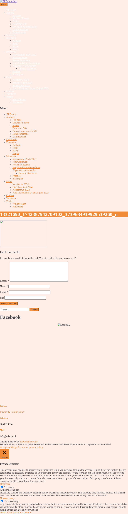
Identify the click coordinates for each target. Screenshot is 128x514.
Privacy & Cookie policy (12, 412)
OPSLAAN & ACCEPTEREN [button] (15, 512)
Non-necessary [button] (7, 498)
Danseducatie (19, 32)
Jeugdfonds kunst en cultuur (26, 63)
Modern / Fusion (20, 18)
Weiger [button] (14, 447)
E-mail (4, 292)
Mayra (15, 49)
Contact (10, 91)
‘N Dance (11, 10)
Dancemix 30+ (19, 24)
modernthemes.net (29, 441)
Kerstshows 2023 (21, 85)
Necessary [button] (5, 484)
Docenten (11, 38)
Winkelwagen (19, 99)
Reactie (4, 280)
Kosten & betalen (21, 60)
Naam (4, 286)
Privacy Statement (28, 68)
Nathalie (16, 40)
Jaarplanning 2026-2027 (24, 54)
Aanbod (10, 12)
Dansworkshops (20, 29)
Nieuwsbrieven (19, 57)
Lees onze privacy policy (30, 447)
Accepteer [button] (5, 447)
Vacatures (11, 94)
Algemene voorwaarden (24, 66)
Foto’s (9, 77)
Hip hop (16, 15)
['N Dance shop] (8, 1)
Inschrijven (17, 74)
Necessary (9, 487)
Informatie (11, 52)
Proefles (16, 71)
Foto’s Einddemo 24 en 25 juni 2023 (30, 88)
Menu (3, 4)
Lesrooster (11, 35)
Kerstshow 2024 (20, 80)
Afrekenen (17, 102)
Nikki (15, 43)
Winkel (9, 96)
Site (2, 297)
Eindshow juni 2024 (22, 82)
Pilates (15, 21)
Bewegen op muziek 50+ (24, 26)
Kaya (15, 46)
